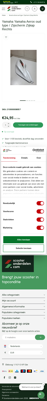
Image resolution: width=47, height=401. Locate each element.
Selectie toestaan (23, 248)
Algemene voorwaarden (10, 392)
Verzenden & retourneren (11, 386)
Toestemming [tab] (9, 158)
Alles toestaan (23, 240)
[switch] (40, 211)
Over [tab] (39, 158)
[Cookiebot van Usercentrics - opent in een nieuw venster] (33, 150)
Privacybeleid (6, 389)
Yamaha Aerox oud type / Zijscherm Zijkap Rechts (23, 15)
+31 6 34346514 (39, 2)
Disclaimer (5, 395)
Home (3, 15)
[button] (41, 395)
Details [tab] (24, 158)
